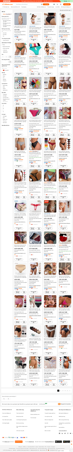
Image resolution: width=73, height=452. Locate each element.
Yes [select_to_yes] (4, 398)
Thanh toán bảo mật (20, 413)
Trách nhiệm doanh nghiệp (7, 419)
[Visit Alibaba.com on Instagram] (67, 433)
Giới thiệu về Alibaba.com (7, 409)
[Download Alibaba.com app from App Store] (58, 442)
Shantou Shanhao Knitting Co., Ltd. (50, 65)
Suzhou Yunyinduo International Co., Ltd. (34, 221)
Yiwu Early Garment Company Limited (64, 129)
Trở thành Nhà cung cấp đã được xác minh (64, 424)
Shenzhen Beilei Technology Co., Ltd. (35, 346)
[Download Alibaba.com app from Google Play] (67, 442)
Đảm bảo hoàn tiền (19, 416)
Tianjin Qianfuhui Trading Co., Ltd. (50, 316)
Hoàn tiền (46, 423)
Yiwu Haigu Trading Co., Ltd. (19, 190)
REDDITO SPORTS (17, 127)
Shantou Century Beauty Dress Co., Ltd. (19, 34)
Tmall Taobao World (30, 446)
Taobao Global (41, 446)
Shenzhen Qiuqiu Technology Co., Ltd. (50, 128)
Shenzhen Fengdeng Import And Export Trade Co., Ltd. (50, 379)
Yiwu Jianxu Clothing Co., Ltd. (34, 377)
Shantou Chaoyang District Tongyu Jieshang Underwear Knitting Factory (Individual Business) (35, 252)
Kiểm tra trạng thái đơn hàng (64, 419)
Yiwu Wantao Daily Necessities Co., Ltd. (35, 129)
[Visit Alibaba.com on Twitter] (65, 433)
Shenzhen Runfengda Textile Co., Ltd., (20, 64)
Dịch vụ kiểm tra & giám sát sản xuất (21, 427)
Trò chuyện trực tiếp (48, 416)
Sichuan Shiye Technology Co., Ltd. (50, 191)
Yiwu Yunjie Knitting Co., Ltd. (34, 68)
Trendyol (48, 446)
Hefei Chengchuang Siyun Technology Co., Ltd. (63, 190)
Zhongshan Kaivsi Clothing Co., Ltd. (19, 221)
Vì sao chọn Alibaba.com (6, 413)
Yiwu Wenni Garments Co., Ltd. (34, 98)
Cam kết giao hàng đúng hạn (21, 419)
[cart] (57, 4)
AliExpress (20, 446)
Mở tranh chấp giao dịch (49, 419)
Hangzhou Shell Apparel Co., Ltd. (49, 98)
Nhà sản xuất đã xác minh (35, 414)
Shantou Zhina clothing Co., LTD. (64, 254)
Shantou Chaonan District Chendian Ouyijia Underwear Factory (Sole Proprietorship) (49, 253)
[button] (41, 4)
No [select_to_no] (8, 398)
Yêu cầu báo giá (33, 417)
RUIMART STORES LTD (63, 158)
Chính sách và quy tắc (20, 430)
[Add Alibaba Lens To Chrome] (19, 442)
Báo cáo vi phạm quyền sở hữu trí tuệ (50, 427)
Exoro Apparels (61, 345)
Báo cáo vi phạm (48, 430)
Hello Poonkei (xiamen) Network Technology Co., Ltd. (64, 223)
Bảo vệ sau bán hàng (20, 423)
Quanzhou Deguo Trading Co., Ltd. (20, 379)
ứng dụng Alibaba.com (49, 441)
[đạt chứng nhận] (35, 151)
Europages (53, 446)
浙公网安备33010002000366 (55, 450)
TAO (45, 446)
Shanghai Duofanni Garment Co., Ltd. (64, 379)
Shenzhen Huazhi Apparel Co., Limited (19, 348)
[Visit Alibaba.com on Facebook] (59, 433)
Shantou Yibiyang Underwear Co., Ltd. (65, 316)
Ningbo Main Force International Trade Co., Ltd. (20, 98)
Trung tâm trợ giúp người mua (50, 413)
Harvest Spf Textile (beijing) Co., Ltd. (34, 34)
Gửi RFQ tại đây (42, 404)
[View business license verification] (46, 450)
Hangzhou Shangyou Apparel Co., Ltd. (65, 98)
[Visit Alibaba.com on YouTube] (70, 433)
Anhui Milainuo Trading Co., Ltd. (64, 64)
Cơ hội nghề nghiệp (5, 423)
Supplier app (31, 441)
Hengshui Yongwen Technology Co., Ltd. (20, 316)
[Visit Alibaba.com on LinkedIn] (62, 433)
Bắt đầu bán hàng (62, 416)
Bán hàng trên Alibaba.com (63, 413)
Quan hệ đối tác (61, 427)
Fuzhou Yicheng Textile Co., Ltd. (19, 253)
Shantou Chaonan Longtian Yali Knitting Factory (49, 160)
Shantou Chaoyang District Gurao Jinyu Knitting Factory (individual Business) (50, 34)
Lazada (36, 446)
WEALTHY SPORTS (17, 158)
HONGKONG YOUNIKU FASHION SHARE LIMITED (35, 315)
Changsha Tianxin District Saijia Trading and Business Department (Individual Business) (65, 284)
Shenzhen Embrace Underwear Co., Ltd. (49, 223)
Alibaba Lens (7, 441)
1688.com (25, 446)
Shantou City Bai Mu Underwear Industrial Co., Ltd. (34, 285)
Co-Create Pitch (5, 416)
